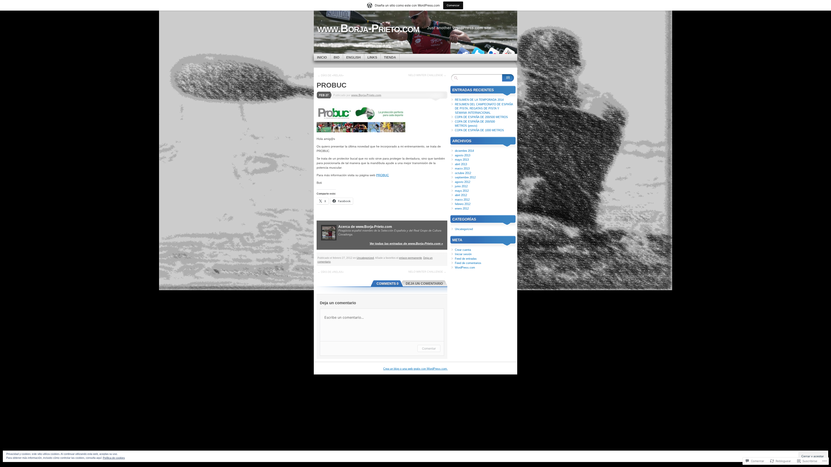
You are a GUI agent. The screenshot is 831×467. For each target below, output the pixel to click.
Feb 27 (324, 95)
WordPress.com (465, 267)
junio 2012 (461, 186)
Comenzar (453, 5)
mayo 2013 (462, 159)
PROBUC (382, 175)
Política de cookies (114, 457)
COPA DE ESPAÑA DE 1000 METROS (479, 130)
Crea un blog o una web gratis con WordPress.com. (415, 368)
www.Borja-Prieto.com (366, 95)
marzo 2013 (462, 168)
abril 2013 (461, 164)
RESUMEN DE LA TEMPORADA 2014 (479, 99)
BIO (337, 57)
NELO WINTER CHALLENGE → (427, 75)
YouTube (508, 52)
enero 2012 (462, 208)
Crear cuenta (463, 249)
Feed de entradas (466, 258)
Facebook (463, 52)
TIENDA (390, 57)
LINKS (372, 57)
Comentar (429, 348)
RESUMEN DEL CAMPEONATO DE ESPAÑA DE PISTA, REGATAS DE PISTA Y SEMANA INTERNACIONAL (484, 108)
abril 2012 (461, 195)
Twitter (478, 52)
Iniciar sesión (463, 254)
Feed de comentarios (468, 263)
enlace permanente (410, 257)
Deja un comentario (424, 283)
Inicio (322, 57)
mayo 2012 (462, 190)
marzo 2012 (462, 199)
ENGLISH (353, 57)
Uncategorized (365, 257)
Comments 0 (387, 283)
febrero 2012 (462, 204)
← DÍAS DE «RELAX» (331, 75)
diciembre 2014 (464, 150)
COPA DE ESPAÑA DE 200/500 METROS (481, 117)
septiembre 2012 (465, 177)
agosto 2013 (462, 155)
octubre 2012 (463, 173)
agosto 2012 (462, 182)
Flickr (493, 52)
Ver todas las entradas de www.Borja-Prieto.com (406, 243)
